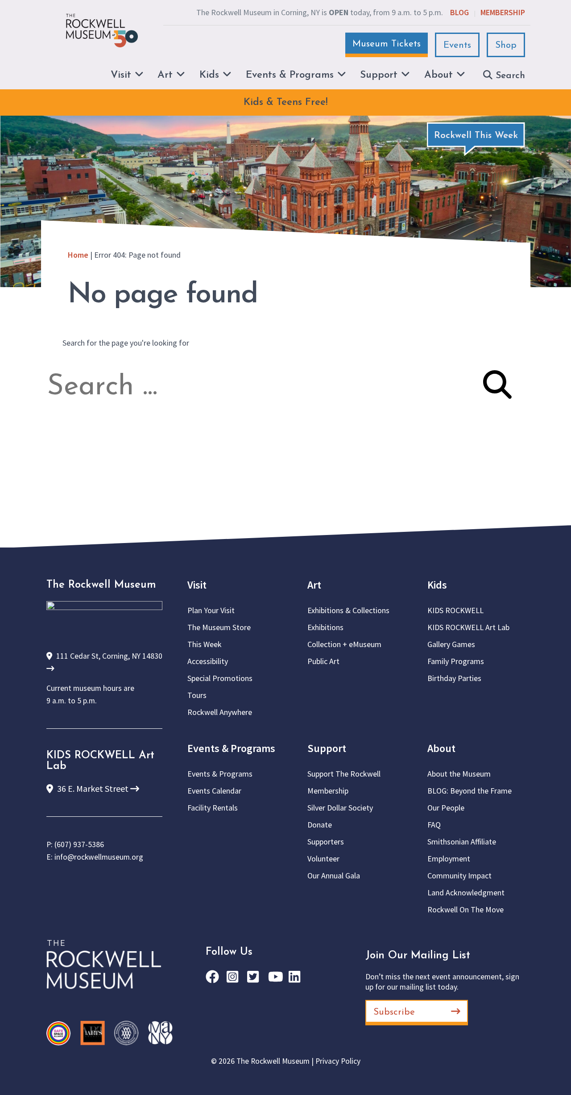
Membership (502, 12)
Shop (506, 45)
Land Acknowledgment (466, 892)
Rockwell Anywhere (219, 712)
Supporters (325, 841)
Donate (319, 824)
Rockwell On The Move (465, 909)
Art (314, 585)
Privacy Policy (337, 1061)
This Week (204, 644)
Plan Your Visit (211, 610)
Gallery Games (451, 644)
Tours (197, 695)
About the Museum (459, 774)
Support (326, 748)
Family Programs (455, 661)
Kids (437, 585)
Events (457, 45)
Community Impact (459, 875)
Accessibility (207, 661)
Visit (197, 585)
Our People (445, 807)
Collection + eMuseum (344, 644)
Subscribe (394, 1012)
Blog (459, 12)
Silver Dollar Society (340, 807)
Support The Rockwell (344, 774)
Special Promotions (219, 678)
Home (78, 255)
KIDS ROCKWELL (455, 610)
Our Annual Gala (333, 875)
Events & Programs (231, 748)
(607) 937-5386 (79, 844)
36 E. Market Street (92, 788)
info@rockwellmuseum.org (98, 857)
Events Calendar (214, 791)
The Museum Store (219, 627)
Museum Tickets (386, 44)
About (441, 748)
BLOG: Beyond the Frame (469, 791)
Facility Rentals (212, 807)
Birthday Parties (454, 678)
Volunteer (323, 858)
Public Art (323, 661)
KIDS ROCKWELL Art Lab (468, 627)
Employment (448, 858)
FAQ (434, 824)
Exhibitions (325, 627)
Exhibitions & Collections (348, 610)
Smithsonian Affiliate (461, 841)
